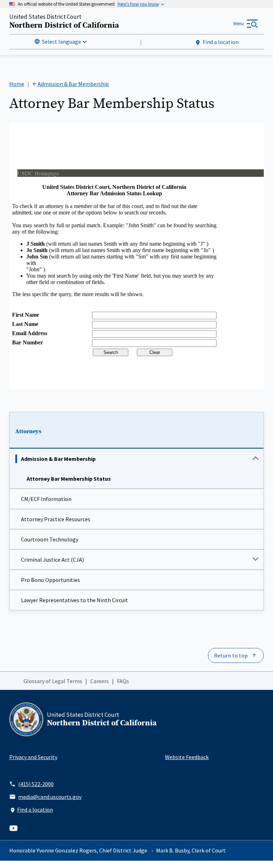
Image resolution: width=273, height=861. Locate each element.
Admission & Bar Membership (58, 458)
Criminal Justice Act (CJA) (52, 559)
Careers (99, 681)
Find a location (221, 41)
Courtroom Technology (49, 539)
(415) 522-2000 (36, 784)
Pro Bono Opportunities (50, 579)
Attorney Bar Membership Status (69, 478)
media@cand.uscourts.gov (49, 796)
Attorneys (28, 431)
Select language (61, 41)
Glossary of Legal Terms (52, 681)
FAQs (123, 681)
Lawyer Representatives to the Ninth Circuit (74, 600)
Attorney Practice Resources (55, 519)
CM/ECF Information (46, 498)
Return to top (231, 655)
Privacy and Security (33, 757)
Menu (239, 24)
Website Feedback (187, 757)
